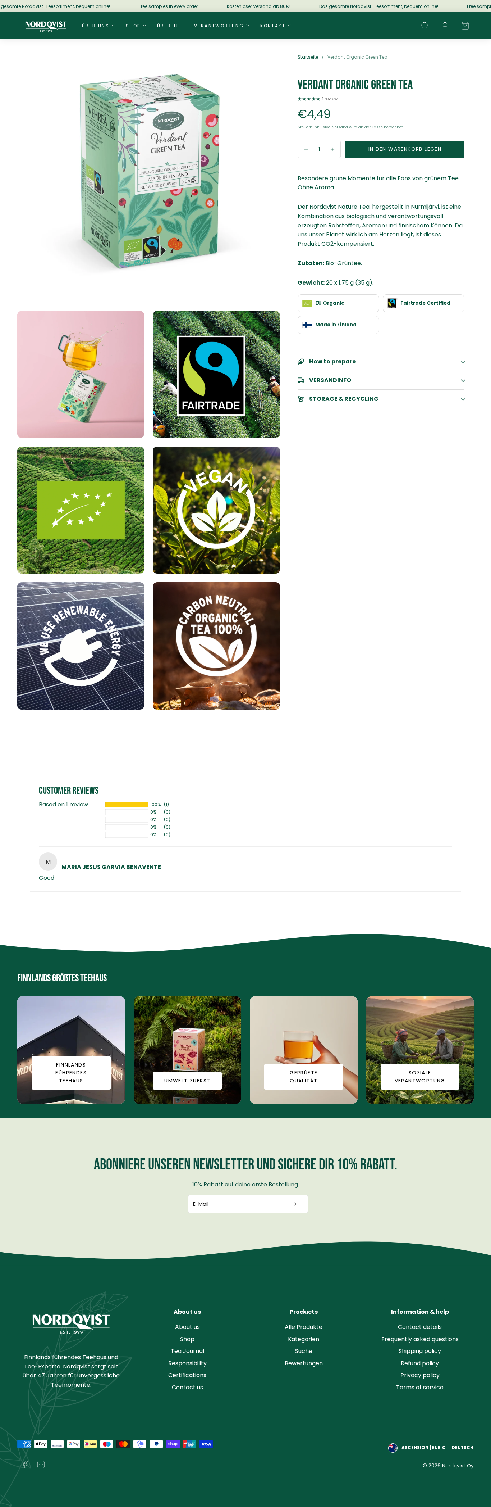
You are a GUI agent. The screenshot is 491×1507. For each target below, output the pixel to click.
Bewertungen (304, 1363)
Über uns (95, 26)
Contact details (420, 1327)
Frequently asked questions (420, 1339)
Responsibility (187, 1363)
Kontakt (272, 26)
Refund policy (420, 1363)
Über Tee (170, 26)
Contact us (187, 1387)
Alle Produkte (303, 1327)
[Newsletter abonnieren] (296, 1204)
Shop (133, 26)
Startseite (308, 57)
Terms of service (420, 1387)
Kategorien (303, 1339)
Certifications (187, 1375)
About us (187, 1327)
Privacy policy (420, 1375)
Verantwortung (219, 26)
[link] (445, 25)
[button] (424, 25)
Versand (340, 127)
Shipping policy (420, 1351)
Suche (303, 1351)
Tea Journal (187, 1351)
